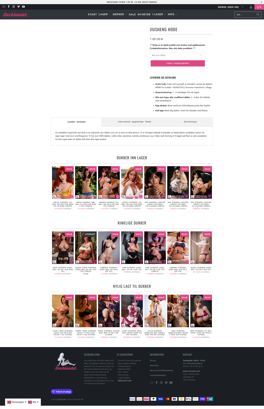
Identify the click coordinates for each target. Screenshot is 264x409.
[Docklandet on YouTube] (23, 7)
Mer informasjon (190, 122)
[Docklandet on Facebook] (8, 7)
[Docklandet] (15, 14)
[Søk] (257, 15)
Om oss (153, 360)
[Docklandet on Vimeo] (18, 7)
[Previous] (55, 189)
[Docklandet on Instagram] (13, 7)
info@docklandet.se (195, 363)
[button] (105, 14)
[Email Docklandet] (3, 7)
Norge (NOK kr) (229, 7)
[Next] (209, 189)
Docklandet (61, 399)
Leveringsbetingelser (158, 375)
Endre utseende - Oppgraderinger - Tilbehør (134, 122)
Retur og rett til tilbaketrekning (161, 370)
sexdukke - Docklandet (76, 122)
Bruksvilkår (154, 365)
